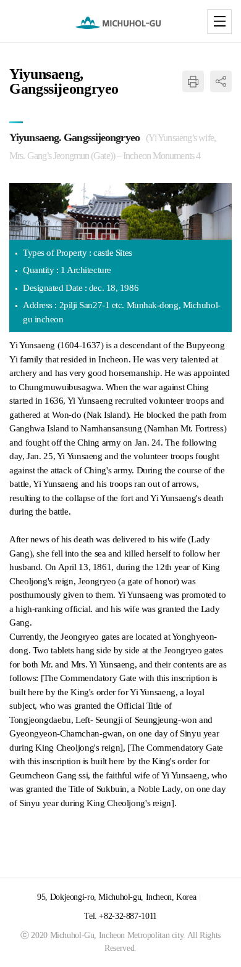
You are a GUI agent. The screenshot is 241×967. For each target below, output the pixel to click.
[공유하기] (221, 81)
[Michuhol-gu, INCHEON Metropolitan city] (120, 22)
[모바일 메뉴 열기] (219, 21)
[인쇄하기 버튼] (193, 81)
